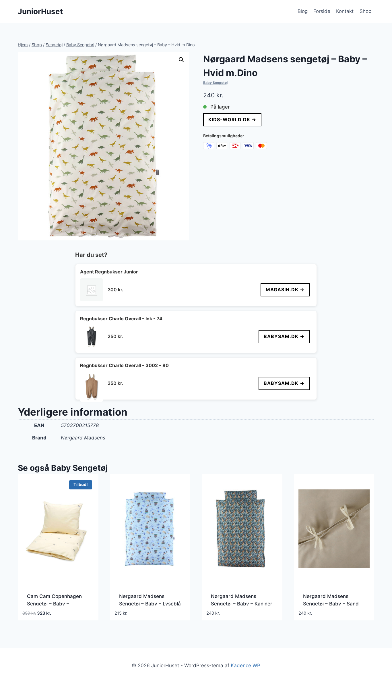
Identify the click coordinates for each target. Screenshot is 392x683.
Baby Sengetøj (215, 82)
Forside (321, 11)
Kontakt (345, 11)
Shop (365, 11)
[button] (181, 60)
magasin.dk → (285, 289)
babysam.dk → (284, 336)
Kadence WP (245, 665)
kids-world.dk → (232, 119)
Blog (303, 11)
